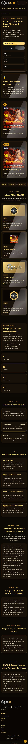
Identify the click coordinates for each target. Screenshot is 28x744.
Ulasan (16, 8)
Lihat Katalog (8, 48)
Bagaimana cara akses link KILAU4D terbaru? (13, 505)
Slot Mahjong (12, 184)
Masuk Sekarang (9, 43)
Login (23, 8)
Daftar (2, 730)
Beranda (3, 13)
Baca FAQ (5, 312)
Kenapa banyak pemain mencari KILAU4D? (12, 475)
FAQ (20, 8)
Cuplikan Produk (10, 8)
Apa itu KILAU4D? (8, 460)
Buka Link (5, 283)
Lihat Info (5, 255)
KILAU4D (3, 732)
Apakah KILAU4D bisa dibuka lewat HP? (13, 492)
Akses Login (6, 227)
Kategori (4, 8)
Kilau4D (4, 184)
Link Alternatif (22, 184)
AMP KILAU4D (14, 743)
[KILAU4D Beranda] (6, 3)
